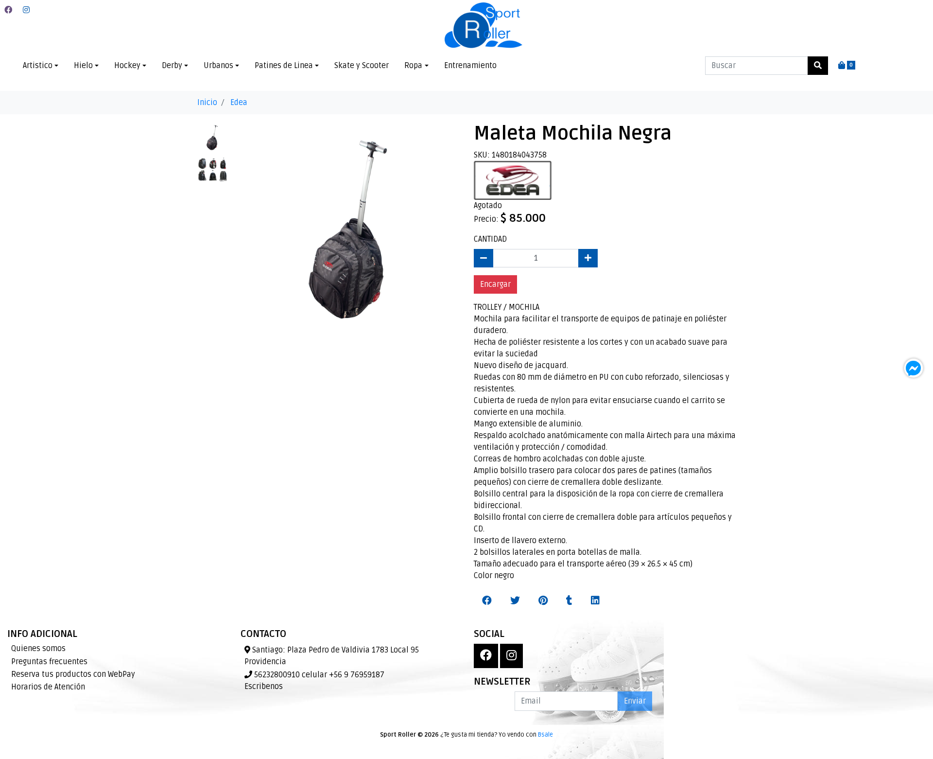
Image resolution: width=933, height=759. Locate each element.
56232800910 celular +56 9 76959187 (318, 675)
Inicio (207, 102)
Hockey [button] (127, 66)
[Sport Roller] (483, 26)
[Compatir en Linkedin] (595, 601)
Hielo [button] (83, 66)
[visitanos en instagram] (26, 10)
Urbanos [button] (218, 66)
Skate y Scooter (361, 66)
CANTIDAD (490, 239)
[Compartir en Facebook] (487, 601)
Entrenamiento (470, 66)
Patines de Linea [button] (284, 66)
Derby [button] (172, 66)
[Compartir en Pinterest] (543, 601)
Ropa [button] (413, 66)
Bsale (545, 735)
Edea (238, 102)
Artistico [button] (37, 66)
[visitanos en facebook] (8, 10)
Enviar (635, 701)
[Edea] (513, 180)
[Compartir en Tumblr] (569, 601)
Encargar (495, 284)
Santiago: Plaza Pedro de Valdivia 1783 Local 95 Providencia (331, 656)
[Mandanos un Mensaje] (913, 368)
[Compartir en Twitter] (515, 601)
